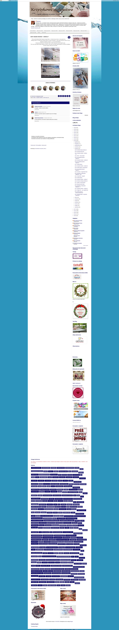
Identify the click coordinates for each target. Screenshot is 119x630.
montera (60, 512)
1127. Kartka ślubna (78, 164)
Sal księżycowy (45, 539)
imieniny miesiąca (35, 491)
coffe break (65, 480)
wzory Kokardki (63, 576)
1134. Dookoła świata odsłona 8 (81, 149)
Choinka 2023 (34, 480)
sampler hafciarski (40, 549)
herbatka (66, 489)
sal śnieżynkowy (47, 541)
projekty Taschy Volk (55, 527)
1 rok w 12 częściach (46, 467)
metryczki (69, 509)
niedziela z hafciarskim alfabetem (46, 515)
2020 (75, 137)
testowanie (73, 560)
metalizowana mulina (48, 509)
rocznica (76, 527)
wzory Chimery (74, 573)
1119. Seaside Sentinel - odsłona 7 (81, 179)
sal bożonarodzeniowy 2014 (36, 535)
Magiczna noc (57, 506)
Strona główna (32, 30)
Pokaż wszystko (85, 245)
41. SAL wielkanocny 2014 (81, 408)
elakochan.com (77, 235)
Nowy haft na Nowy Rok (69, 516)
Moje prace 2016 (40, 30)
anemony (76, 467)
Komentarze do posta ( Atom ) (40, 148)
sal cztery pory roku (58, 537)
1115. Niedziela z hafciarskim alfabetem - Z (80, 186)
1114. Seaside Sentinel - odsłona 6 (81, 188)
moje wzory (38, 512)
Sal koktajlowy (79, 537)
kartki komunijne (44, 498)
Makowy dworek (73, 506)
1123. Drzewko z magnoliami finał (81, 171)
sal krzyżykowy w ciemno (36, 539)
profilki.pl (79, 422)
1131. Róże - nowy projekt (79, 155)
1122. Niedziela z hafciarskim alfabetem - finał (80, 174)
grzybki (44, 486)
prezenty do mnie (47, 527)
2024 (75, 130)
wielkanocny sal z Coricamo (56, 565)
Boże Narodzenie (54, 474)
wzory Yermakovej (74, 579)
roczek (71, 527)
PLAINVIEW (57, 621)
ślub (72, 556)
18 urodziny (53, 467)
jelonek (60, 491)
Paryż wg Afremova (67, 522)
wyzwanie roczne (47, 573)
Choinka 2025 (48, 480)
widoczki (84, 563)
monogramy (50, 512)
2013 (75, 215)
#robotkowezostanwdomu (36, 467)
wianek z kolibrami (78, 563)
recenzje (62, 527)
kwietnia (76, 202)
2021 (75, 135)
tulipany (39, 562)
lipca (76, 197)
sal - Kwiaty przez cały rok (68, 532)
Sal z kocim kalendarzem (70, 547)
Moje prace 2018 (54, 30)
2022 (75, 134)
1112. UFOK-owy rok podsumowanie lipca (79, 192)
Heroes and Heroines (73, 489)
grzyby (49, 486)
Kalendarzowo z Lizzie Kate (67, 495)
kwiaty (55, 504)
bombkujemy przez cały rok (44, 474)
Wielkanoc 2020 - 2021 (45, 565)
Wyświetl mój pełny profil (35, 27)
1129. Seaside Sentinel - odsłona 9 (81, 160)
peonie (80, 523)
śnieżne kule (82, 557)
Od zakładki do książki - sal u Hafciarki (67, 520)
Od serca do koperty (61, 518)
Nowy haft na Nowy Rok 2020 (80, 516)
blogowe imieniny (35, 474)
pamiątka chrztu (34, 522)
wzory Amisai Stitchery (66, 573)
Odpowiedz (37, 109)
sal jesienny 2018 (66, 537)
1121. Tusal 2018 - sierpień (80, 176)
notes (62, 515)
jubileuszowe (34, 495)
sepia (82, 550)
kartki (82, 496)
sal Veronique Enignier (78, 541)
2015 (75, 212)
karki (75, 495)
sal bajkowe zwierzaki (78, 533)
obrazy (54, 518)
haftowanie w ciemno (35, 489)
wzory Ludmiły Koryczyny (79, 577)
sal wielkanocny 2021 (52, 543)
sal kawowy (73, 537)
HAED (34, 97)
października (77, 145)
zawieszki (40, 585)
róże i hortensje (45, 532)
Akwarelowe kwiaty (61, 467)
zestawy (45, 585)
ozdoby (82, 520)
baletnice (56, 471)
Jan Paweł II (47, 491)
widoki (33, 565)
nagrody (33, 515)
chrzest (60, 480)
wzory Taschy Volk (59, 579)
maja (76, 200)
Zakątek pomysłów (38, 106)
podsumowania (48, 525)
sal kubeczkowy (52, 539)
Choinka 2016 (55, 477)
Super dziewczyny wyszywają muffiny (49, 556)
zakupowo (77, 583)
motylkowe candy (67, 512)
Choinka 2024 (41, 480)
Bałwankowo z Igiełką (63, 471)
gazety (40, 486)
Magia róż (43, 506)
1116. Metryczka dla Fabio (79, 184)
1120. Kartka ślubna (78, 177)
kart (78, 495)
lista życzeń (69, 504)
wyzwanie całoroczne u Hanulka (37, 573)
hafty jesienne (60, 489)
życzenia (68, 585)
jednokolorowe (54, 491)
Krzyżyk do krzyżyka (78, 243)
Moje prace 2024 (84, 30)
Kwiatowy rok (50, 504)
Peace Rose (75, 522)
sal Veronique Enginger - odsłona (57, 541)
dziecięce (71, 484)
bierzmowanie (74, 471)
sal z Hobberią (61, 547)
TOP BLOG (34, 562)
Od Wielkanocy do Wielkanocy (71, 518)
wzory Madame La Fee (35, 579)
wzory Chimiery (81, 573)
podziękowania (62, 525)
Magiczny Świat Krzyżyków (79, 230)
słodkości (61, 553)
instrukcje (41, 491)
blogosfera (81, 472)
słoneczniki (66, 553)
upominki (57, 562)
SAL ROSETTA (34, 541)
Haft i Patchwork (77, 240)
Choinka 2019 (62, 477)
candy (33, 477)
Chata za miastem (43, 477)
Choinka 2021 (75, 477)
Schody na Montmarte (58, 549)
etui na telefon (34, 486)
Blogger (71, 621)
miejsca (74, 509)
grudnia (76, 142)
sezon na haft (50, 553)
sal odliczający (73, 539)
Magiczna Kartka (50, 506)
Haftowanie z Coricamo (45, 489)
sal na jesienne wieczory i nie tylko (62, 539)
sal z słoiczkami (79, 547)
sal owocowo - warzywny (82, 539)
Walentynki (71, 562)
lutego (76, 205)
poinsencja (69, 525)
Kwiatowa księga (35, 504)
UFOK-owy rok (46, 97)
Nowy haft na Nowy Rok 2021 (37, 518)
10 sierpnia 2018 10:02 (47, 117)
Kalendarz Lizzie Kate (57, 495)
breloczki (69, 474)
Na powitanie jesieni (79, 513)
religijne (67, 527)
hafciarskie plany (76, 487)
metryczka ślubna (63, 509)
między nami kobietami (81, 510)
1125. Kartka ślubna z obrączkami (81, 167)
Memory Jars (41, 509)
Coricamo (70, 480)
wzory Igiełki (49, 576)
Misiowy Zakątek (77, 233)
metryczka (56, 509)
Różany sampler (34, 532)
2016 (75, 210)
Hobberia (80, 489)
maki (68, 506)
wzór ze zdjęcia (82, 579)
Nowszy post (33, 145)
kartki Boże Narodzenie (36, 498)
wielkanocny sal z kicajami (67, 565)
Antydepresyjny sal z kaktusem (37, 471)
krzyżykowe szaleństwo (45, 629)
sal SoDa (40, 541)
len (58, 504)
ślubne (76, 556)
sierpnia (76, 148)
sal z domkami (42, 547)
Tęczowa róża (80, 560)
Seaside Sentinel (39, 97)
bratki (60, 474)
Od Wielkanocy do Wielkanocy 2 (37, 520)
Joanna (36, 112)
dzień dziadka (83, 484)
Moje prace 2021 (76, 30)
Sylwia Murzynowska (39, 117)
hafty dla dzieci (53, 489)
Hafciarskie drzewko (68, 486)
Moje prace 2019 (62, 30)
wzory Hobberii (41, 576)
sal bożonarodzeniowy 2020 (48, 537)
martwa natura (34, 509)
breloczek (64, 474)
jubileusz (85, 493)
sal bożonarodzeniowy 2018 (71, 535)
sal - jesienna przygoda (57, 532)
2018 (75, 140)
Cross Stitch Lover (78, 481)
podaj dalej (42, 525)
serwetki (45, 553)
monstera (55, 512)
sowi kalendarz (34, 556)
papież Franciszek (51, 522)
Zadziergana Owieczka (78, 238)
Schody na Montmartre (67, 549)
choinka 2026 (54, 480)
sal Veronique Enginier (69, 541)
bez (69, 471)
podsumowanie (55, 525)
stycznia (76, 207)
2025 (75, 129)
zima (58, 585)
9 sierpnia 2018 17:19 (42, 112)
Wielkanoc (38, 565)
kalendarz (40, 495)
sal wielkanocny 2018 (43, 543)
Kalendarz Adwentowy (47, 495)
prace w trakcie (34, 527)
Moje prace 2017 (47, 30)
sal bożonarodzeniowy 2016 (48, 535)
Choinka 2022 (82, 478)
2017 (75, 209)
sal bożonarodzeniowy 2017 (59, 535)
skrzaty (56, 553)
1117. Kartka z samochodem (80, 182)
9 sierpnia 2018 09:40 (46, 106)
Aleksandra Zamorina (69, 467)
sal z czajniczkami (35, 547)
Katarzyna (39, 21)
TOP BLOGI (44, 32)
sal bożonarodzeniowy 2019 (36, 537)
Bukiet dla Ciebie (76, 474)
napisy (38, 515)
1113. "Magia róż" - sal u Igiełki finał (81, 190)
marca (76, 203)
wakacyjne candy (64, 562)
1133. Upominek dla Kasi (79, 151)
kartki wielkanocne (59, 498)
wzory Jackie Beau (56, 576)
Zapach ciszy (34, 585)
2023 (75, 132)
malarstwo (80, 506)
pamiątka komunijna (42, 522)
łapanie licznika (76, 504)
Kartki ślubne (51, 498)
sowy (40, 556)
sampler (33, 549)
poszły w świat (80, 525)
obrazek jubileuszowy (47, 518)
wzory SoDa (52, 579)
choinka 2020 (69, 477)
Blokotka (76, 629)
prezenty (40, 527)
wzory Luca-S (70, 576)
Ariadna (45, 471)
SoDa (81, 554)
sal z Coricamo (83, 545)
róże (40, 532)
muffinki (73, 512)
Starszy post (44, 145)
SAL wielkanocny (35, 543)
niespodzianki (56, 515)
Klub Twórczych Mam (78, 220)
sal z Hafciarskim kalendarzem (52, 547)
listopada (77, 143)
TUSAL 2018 (45, 562)
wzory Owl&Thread (45, 579)
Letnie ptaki (63, 504)
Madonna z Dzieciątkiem (36, 506)
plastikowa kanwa (35, 525)
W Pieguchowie (77, 225)
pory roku (74, 525)
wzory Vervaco (66, 579)
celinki (37, 477)
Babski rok (50, 471)
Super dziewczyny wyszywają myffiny (63, 556)
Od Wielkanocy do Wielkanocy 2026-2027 (52, 520)
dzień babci (77, 484)
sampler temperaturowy (49, 549)
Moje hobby (76, 228)
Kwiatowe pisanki (43, 504)
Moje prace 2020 (69, 30)
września (77, 146)
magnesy (63, 506)
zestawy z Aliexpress (52, 585)
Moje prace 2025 (33, 32)
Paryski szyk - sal (59, 522)
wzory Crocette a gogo (56, 573)
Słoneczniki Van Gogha (74, 553)
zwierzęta (63, 585)
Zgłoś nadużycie (76, 383)
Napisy (39, 32)
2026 (75, 127)
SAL (51, 532)
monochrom (44, 512)
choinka (49, 477)
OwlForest (77, 520)
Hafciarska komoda (59, 486)
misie (33, 512)
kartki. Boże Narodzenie (68, 498)
